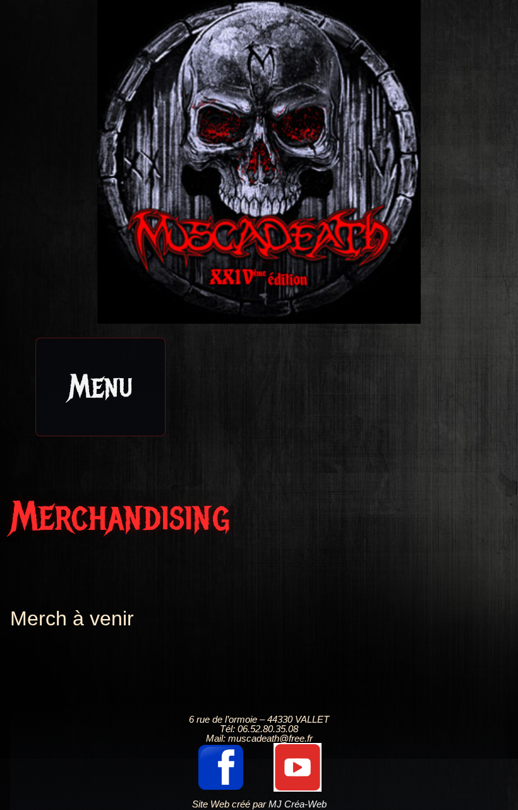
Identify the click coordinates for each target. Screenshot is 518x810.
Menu (100, 387)
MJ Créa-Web (297, 804)
